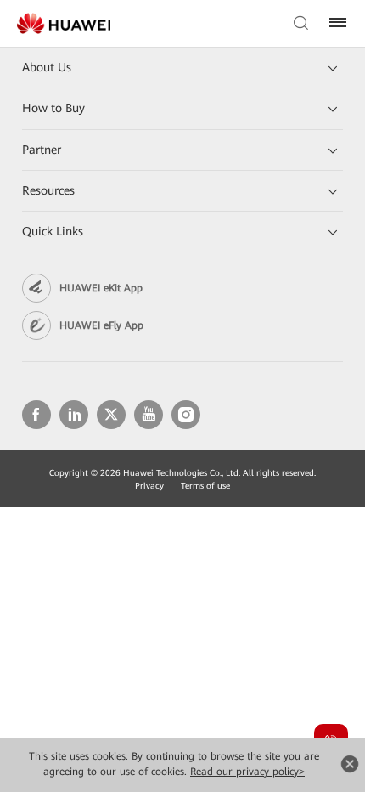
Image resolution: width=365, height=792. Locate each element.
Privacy (149, 485)
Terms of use (205, 485)
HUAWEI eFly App (101, 325)
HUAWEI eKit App (101, 288)
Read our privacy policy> (247, 772)
